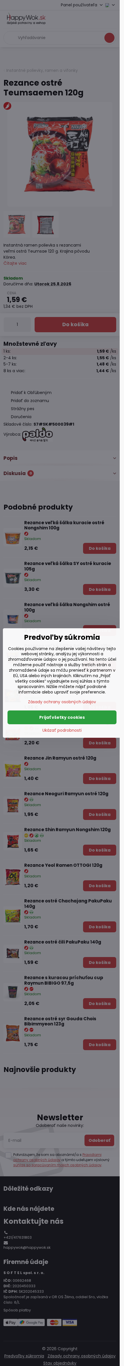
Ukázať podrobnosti (62, 730)
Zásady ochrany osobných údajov (62, 702)
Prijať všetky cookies (62, 717)
